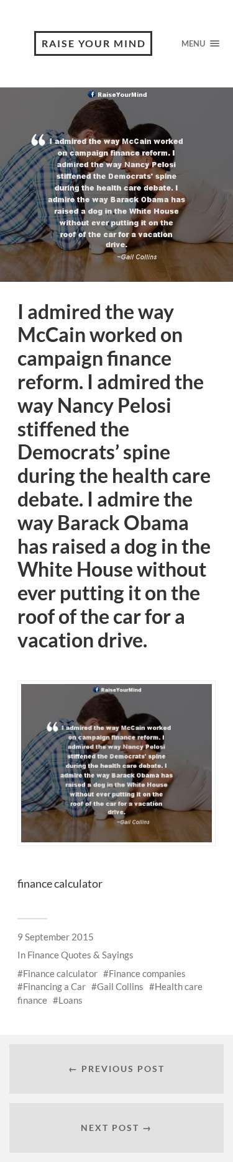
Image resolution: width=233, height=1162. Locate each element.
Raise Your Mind (94, 43)
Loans (70, 1000)
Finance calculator (60, 973)
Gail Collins (120, 986)
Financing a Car (54, 986)
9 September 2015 (55, 936)
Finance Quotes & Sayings (80, 954)
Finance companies (147, 973)
